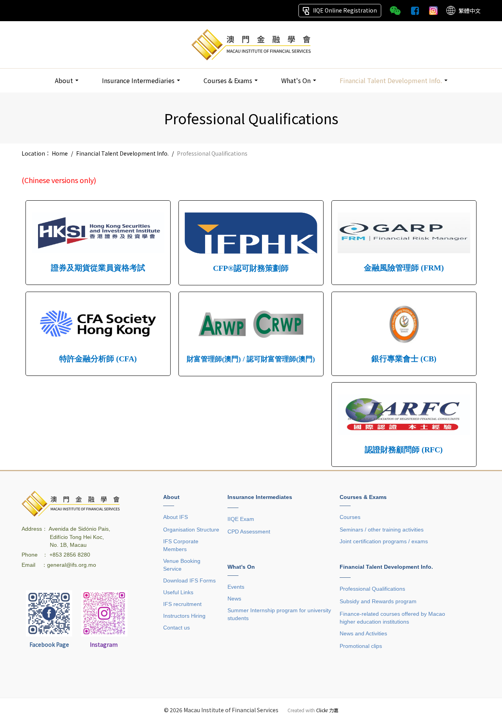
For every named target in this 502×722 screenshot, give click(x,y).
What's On (296, 80)
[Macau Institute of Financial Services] (251, 44)
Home (60, 153)
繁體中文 (469, 11)
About (65, 80)
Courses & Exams (229, 80)
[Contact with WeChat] (395, 10)
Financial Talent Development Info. (392, 80)
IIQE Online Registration (345, 10)
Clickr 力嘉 (327, 710)
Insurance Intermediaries (139, 80)
